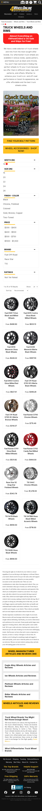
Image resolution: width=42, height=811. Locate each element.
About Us (25, 762)
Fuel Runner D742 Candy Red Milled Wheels (30, 451)
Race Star (9, 259)
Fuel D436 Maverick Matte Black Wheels (30, 349)
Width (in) (19, 160)
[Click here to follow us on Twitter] (13, 792)
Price (19, 222)
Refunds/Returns (33, 759)
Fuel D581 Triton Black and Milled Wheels (11, 315)
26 (4, 191)
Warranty (9, 762)
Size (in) (19, 169)
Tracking (23, 759)
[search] (39, 2)
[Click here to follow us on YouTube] (36, 792)
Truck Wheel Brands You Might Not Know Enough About (19, 718)
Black (5, 199)
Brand (19, 249)
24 (4, 186)
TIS (6, 264)
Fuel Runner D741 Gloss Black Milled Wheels (11, 451)
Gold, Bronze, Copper (13, 213)
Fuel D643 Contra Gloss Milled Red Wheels (11, 383)
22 (4, 182)
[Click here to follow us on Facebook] (6, 792)
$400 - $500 (10, 232)
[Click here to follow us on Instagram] (21, 792)
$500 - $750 (10, 236)
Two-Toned (8, 217)
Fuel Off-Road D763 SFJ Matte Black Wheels (30, 383)
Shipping (16, 759)
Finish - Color (19, 195)
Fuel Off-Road (11, 255)
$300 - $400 (10, 227)
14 (4, 164)
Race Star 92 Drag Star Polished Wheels (11, 484)
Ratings (19, 272)
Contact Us (33, 762)
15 (4, 173)
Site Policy (16, 762)
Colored (6, 208)
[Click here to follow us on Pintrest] (28, 792)
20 (4, 177)
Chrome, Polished (11, 204)
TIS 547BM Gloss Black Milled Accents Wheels (31, 518)
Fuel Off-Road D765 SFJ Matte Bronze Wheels (11, 417)
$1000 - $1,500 (11, 241)
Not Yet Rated (11, 277)
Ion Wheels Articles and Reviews (20, 676)
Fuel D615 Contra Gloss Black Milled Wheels (31, 315)
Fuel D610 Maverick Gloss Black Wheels (11, 349)
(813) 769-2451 (31, 769)
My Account (7, 759)
